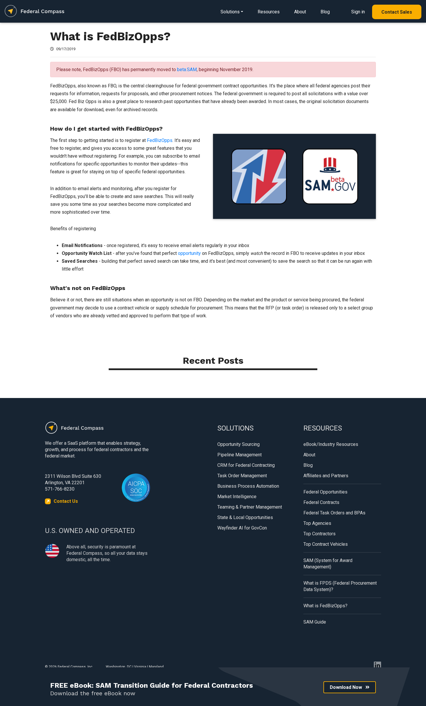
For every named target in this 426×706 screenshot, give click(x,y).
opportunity (190, 253)
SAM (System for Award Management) (327, 564)
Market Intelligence (236, 496)
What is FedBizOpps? (325, 605)
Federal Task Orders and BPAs (334, 513)
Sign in (358, 12)
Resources (269, 12)
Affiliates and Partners (325, 475)
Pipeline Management (239, 455)
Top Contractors (319, 533)
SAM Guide (314, 622)
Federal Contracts (321, 502)
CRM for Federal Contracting (246, 465)
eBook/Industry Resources (330, 444)
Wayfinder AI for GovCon (242, 528)
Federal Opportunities (325, 492)
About (300, 12)
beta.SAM (187, 69)
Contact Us (66, 501)
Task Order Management (242, 475)
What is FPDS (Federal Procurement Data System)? (340, 586)
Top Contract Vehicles (325, 544)
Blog (325, 12)
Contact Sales (396, 12)
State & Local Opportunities (245, 517)
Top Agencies (317, 523)
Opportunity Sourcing (238, 444)
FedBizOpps (159, 140)
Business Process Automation (248, 486)
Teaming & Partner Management (249, 507)
